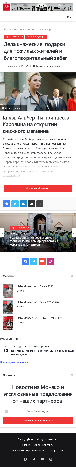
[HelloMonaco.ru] (38, 6)
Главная (27, 444)
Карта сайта (58, 450)
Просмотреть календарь (14, 362)
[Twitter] (15, 203)
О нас (37, 444)
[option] (38, 232)
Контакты (48, 444)
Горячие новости (14, 36)
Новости (25, 29)
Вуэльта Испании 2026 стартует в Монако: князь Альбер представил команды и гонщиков (34, 241)
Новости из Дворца (43, 29)
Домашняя (12, 29)
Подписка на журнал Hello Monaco (30, 450)
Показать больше (37, 188)
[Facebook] (6, 203)
